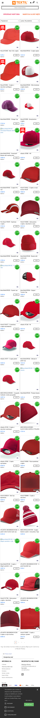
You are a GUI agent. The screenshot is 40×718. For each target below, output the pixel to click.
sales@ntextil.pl (25, 670)
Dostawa (4, 671)
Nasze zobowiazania (7, 677)
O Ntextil (4, 664)
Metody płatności (6, 669)
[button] (30, 2)
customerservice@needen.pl (28, 666)
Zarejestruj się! (8, 657)
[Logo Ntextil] (20, 2)
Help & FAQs (5, 675)
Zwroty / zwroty (5, 673)
